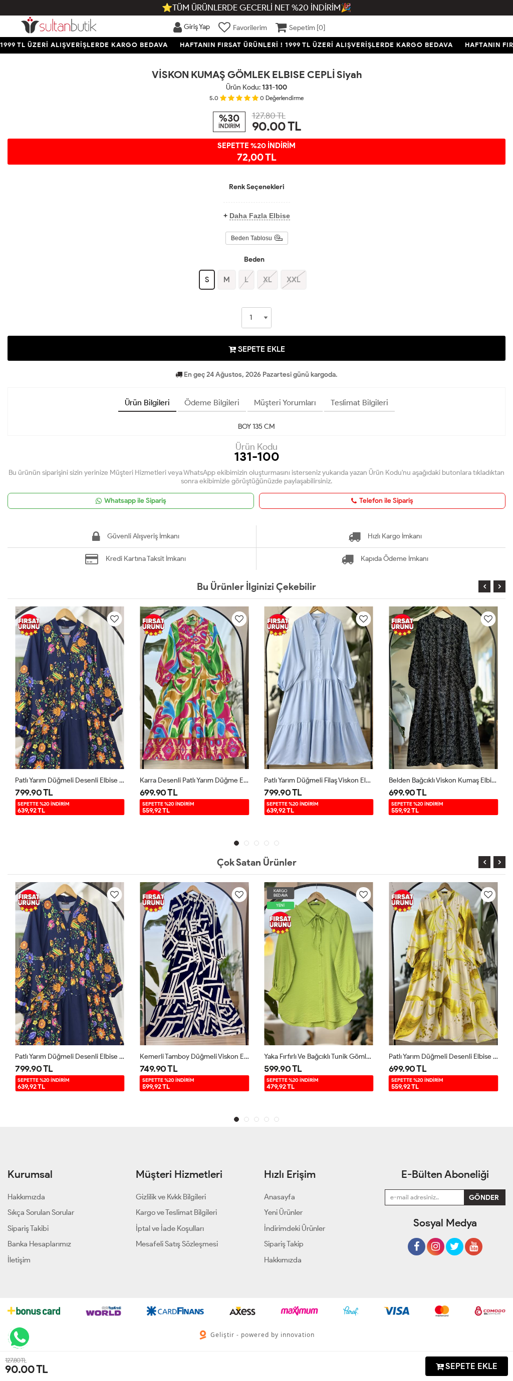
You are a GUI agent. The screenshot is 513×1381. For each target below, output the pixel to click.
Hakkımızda (283, 1259)
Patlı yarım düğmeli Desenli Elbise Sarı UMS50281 (443, 1056)
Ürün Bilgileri (147, 402)
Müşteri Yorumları (285, 402)
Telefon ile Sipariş (386, 500)
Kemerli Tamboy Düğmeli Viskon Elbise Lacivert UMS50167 (194, 1056)
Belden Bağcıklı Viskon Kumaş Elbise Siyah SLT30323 (443, 780)
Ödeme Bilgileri (211, 402)
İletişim (19, 1259)
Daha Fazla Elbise (259, 216)
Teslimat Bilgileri (359, 402)
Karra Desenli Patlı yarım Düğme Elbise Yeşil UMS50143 (194, 780)
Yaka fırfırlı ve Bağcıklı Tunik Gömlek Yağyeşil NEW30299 (319, 1056)
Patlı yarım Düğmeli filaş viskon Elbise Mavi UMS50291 (319, 780)
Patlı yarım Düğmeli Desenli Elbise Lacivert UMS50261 (70, 780)
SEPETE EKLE (260, 349)
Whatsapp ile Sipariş (135, 500)
